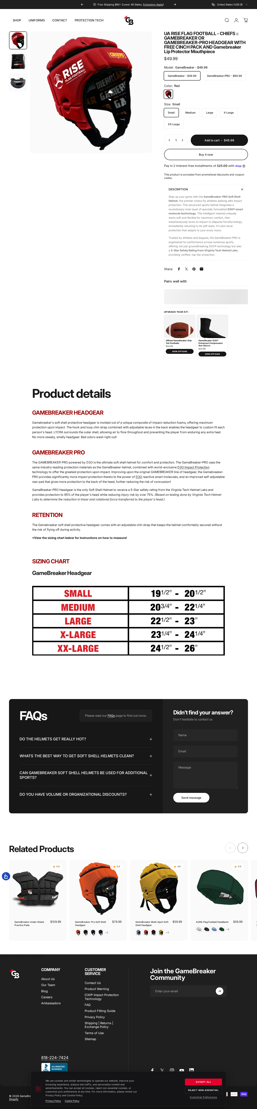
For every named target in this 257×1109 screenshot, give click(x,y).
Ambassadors (51, 1003)
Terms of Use (94, 1033)
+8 (228, 929)
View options (179, 351)
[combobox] (230, 4)
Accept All (203, 1082)
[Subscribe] (219, 991)
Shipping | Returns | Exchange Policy (99, 1025)
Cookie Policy (72, 1100)
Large (209, 112)
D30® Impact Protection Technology (102, 997)
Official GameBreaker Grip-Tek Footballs (179, 341)
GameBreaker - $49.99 (182, 75)
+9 (167, 932)
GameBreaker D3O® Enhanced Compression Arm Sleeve (210, 343)
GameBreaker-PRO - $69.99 (224, 75)
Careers (46, 997)
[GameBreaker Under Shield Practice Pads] (37, 888)
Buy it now (206, 154)
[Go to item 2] (18, 61)
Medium (190, 112)
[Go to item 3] (18, 82)
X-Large (229, 112)
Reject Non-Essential (203, 1090)
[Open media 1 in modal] (91, 92)
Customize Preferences (203, 1097)
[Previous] (82, 4)
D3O (139, 477)
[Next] (175, 4)
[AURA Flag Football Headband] (219, 888)
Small (171, 112)
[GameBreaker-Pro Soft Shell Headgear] (98, 888)
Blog (44, 991)
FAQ (87, 1005)
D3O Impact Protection (193, 467)
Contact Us (93, 983)
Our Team (48, 985)
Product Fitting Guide (100, 1011)
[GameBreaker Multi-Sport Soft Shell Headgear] (159, 888)
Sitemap (90, 1039)
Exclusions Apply (153, 4)
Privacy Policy (95, 1017)
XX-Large (174, 124)
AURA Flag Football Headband (212, 922)
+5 (106, 932)
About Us (48, 979)
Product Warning (97, 989)
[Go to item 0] (18, 40)
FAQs (111, 715)
